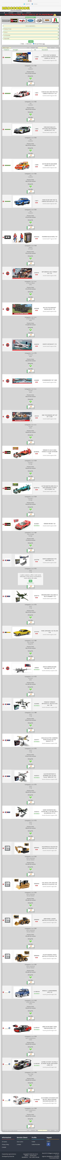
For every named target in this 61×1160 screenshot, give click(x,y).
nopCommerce (12, 1154)
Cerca (30, 41)
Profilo (33, 1141)
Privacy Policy (5, 1144)
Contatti (28, 12)
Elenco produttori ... (30, 17)
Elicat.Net (11, 1156)
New (22, 44)
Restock (29, 44)
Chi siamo (10, 12)
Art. (35, 49)
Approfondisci (30, 583)
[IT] (28, 1)
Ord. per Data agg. (39, 44)
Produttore (6, 49)
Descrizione (45, 49)
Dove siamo (20, 12)
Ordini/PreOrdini (36, 1144)
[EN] (30, 1)
